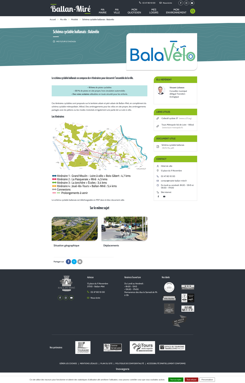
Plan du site (106, 363)
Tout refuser (191, 380)
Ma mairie (103, 11)
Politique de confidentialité (129, 363)
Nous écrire (95, 298)
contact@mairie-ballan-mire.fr (174, 181)
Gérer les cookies (68, 363)
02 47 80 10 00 (168, 176)
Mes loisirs (153, 11)
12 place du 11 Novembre (171, 170)
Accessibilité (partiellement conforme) (166, 363)
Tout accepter (175, 380)
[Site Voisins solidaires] (188, 309)
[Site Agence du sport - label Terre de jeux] (169, 309)
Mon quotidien (134, 11)
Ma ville (117, 11)
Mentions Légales (88, 363)
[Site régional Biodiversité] (169, 287)
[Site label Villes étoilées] (169, 298)
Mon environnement (176, 11)
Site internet (166, 192)
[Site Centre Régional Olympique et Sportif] (188, 298)
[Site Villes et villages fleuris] (188, 287)
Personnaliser (207, 380)
